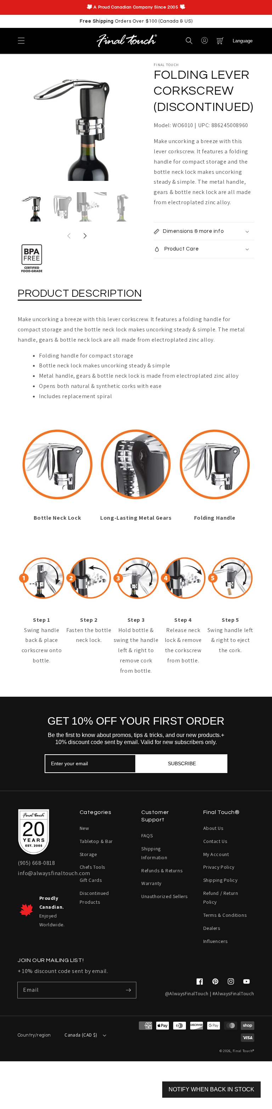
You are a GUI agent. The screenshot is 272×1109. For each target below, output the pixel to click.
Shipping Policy (220, 880)
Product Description (80, 293)
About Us (213, 828)
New (84, 828)
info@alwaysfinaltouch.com (54, 873)
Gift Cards (91, 880)
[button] (21, 40)
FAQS (147, 835)
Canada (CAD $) (80, 1035)
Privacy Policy (218, 867)
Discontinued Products (94, 897)
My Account (216, 854)
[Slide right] (84, 236)
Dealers (211, 928)
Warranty (151, 883)
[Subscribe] (128, 990)
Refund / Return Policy (220, 897)
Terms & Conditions (225, 915)
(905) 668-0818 (36, 863)
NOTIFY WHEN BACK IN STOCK (211, 1089)
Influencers (215, 941)
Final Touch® (243, 1051)
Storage (88, 854)
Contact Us (215, 841)
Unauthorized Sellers (164, 896)
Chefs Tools (93, 867)
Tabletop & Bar (96, 841)
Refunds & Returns (161, 870)
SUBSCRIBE (182, 763)
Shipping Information (154, 853)
